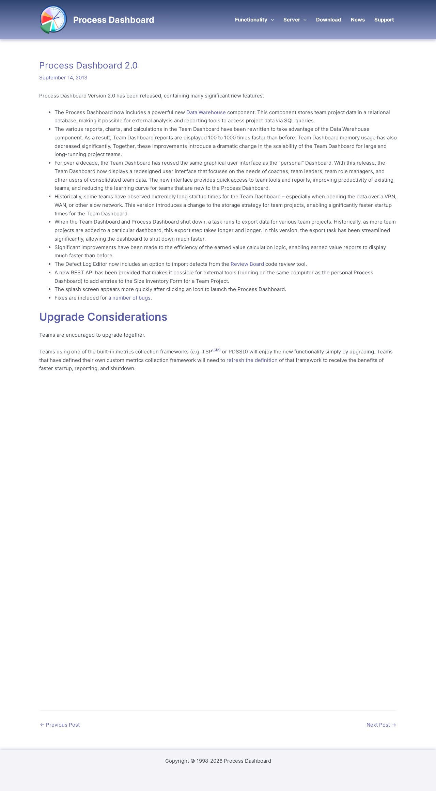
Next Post (381, 724)
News (358, 19)
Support (384, 19)
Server (291, 19)
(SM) (216, 350)
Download (328, 19)
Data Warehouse (206, 112)
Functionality (251, 19)
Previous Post (60, 724)
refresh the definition (252, 360)
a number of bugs (129, 297)
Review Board (247, 264)
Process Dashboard (113, 20)
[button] (270, 20)
